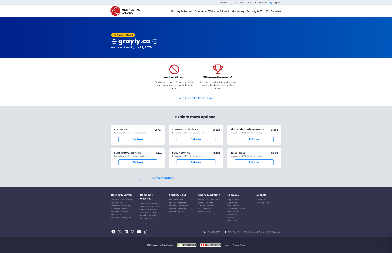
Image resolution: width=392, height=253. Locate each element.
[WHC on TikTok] (146, 232)
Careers (230, 217)
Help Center (261, 199)
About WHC (232, 202)
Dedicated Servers (119, 208)
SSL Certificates (176, 199)
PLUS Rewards (204, 208)
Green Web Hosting (236, 208)
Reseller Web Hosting (120, 205)
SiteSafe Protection (178, 202)
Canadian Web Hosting (121, 199)
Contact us (232, 214)
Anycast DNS (117, 214)
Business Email (146, 218)
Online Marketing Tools (208, 199)
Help (235, 2)
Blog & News (233, 199)
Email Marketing (205, 202)
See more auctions (163, 178)
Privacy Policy (239, 245)
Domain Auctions (148, 209)
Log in (276, 2)
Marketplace (204, 211)
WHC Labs (232, 220)
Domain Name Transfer (150, 206)
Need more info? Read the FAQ (196, 98)
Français (224, 2)
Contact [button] (251, 2)
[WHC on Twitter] (120, 232)
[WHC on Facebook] (114, 232)
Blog (242, 2)
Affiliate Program (206, 205)
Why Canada (233, 211)
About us (263, 2)
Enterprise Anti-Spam (178, 205)
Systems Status (263, 202)
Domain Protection (178, 208)
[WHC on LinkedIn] (127, 232)
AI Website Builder (148, 215)
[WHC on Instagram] (133, 232)
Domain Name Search (150, 203)
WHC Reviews (233, 205)
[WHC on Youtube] (140, 232)
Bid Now (138, 139)
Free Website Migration (121, 217)
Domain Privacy (176, 211)
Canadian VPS (117, 202)
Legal (227, 245)
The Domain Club (148, 212)
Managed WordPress (120, 211)
